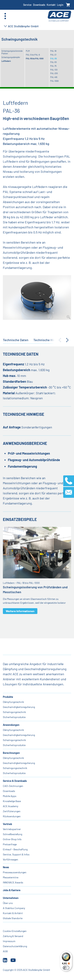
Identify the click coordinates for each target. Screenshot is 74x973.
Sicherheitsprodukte (14, 717)
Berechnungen (11, 752)
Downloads (39, 4)
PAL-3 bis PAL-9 (33, 54)
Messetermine (10, 877)
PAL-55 (53, 62)
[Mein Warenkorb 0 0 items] (68, 5)
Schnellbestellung (12, 834)
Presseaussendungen (14, 872)
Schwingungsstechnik (15, 768)
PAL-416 (53, 77)
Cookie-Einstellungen (15, 931)
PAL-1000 (54, 81)
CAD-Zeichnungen (13, 785)
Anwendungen (11, 724)
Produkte (8, 696)
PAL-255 (54, 73)
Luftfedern (6, 61)
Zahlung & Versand (13, 936)
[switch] (66, 968)
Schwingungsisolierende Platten (12, 52)
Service (27, 4)
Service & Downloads (15, 780)
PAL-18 (53, 51)
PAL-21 (53, 54)
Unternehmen (10, 897)
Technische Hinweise (48, 340)
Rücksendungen (12, 816)
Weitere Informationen (20, 611)
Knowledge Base (12, 801)
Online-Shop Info (12, 839)
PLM (28, 51)
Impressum (9, 941)
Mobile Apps (9, 796)
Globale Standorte (12, 918)
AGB (5, 951)
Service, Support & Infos (16, 854)
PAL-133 (53, 69)
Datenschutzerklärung (15, 946)
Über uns (8, 903)
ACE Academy (10, 806)
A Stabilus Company (14, 908)
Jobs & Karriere (11, 890)
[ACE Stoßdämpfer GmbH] (59, 16)
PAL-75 (53, 66)
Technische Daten (15, 340)
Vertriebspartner (12, 829)
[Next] (67, 340)
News (6, 867)
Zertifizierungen (11, 811)
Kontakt (51, 4)
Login (60, 4)
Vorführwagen (10, 859)
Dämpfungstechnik (13, 701)
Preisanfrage (10, 844)
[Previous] (60, 340)
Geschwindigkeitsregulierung (19, 706)
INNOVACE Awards (13, 882)
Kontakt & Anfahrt (13, 913)
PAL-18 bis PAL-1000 (34, 58)
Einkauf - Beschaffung (15, 849)
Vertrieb (7, 824)
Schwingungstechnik (14, 712)
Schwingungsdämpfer (10, 57)
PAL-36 (53, 58)
